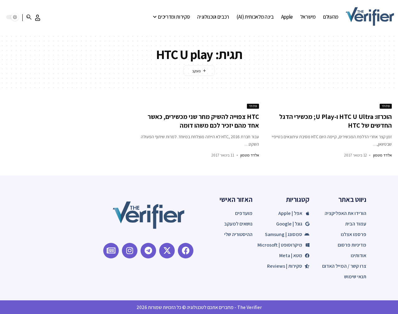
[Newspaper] (111, 250)
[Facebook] (185, 250)
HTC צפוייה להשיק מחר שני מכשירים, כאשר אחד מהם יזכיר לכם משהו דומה (203, 120)
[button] (38, 18)
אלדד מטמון (382, 155)
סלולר (386, 106)
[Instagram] (129, 250)
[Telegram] (148, 250)
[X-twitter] (167, 250)
